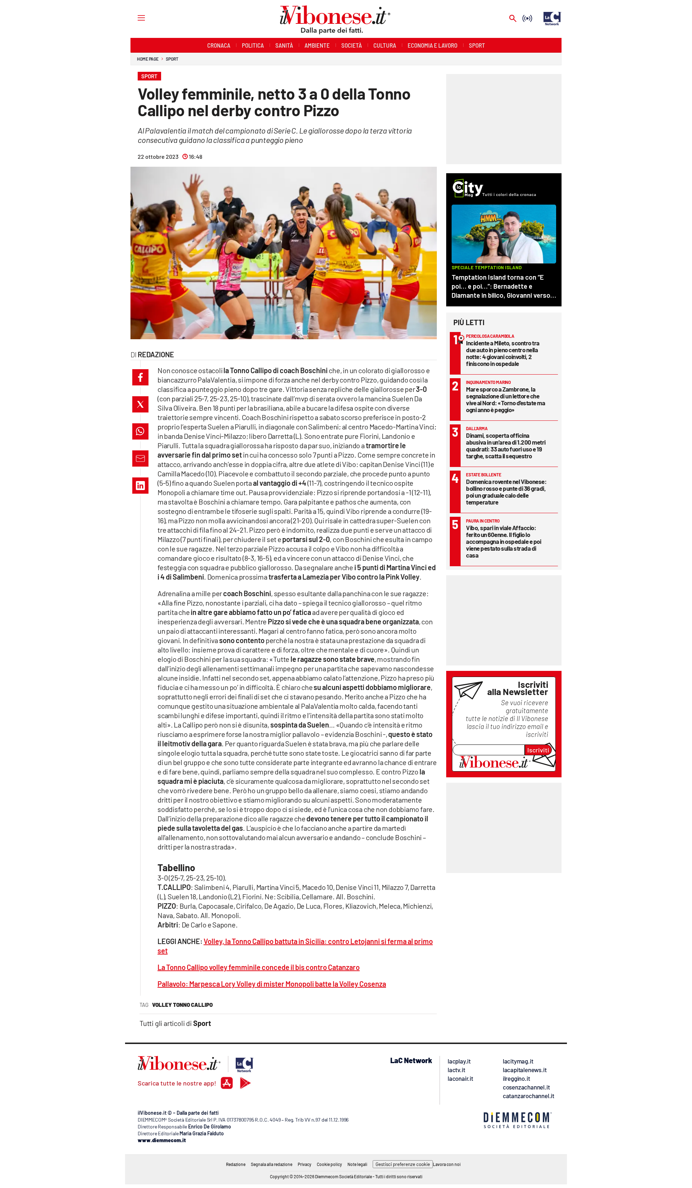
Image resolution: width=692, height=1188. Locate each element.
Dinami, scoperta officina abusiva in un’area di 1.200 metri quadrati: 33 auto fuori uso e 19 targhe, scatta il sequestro (506, 445)
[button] (140, 377)
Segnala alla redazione (271, 1164)
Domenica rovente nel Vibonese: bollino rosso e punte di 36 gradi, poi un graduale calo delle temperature (506, 492)
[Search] (512, 19)
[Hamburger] (134, 17)
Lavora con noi (447, 1164)
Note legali (357, 1164)
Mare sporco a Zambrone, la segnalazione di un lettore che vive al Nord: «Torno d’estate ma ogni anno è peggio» (505, 399)
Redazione (235, 1164)
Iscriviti (538, 750)
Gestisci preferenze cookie (403, 1164)
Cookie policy (329, 1164)
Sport (172, 58)
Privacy (304, 1164)
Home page (148, 58)
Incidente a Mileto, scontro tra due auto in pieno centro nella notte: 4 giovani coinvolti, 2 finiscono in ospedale (503, 353)
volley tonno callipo (182, 1004)
